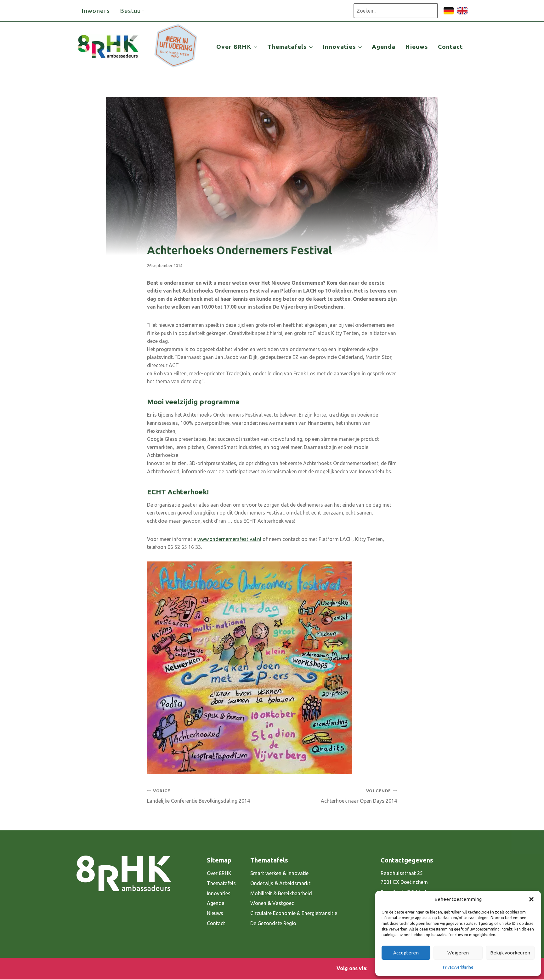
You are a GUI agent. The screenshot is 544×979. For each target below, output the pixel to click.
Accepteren (406, 952)
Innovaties (218, 893)
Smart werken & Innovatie (279, 873)
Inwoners (96, 10)
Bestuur (132, 10)
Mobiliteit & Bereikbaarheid (281, 893)
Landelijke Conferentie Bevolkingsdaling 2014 (198, 796)
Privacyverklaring (458, 967)
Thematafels (221, 883)
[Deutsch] (449, 14)
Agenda (383, 46)
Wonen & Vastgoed (272, 903)
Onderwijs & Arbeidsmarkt (280, 883)
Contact (450, 46)
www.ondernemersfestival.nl (229, 539)
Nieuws (416, 46)
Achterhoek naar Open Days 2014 (359, 796)
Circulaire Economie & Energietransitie (293, 913)
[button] (531, 899)
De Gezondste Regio (273, 923)
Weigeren (458, 952)
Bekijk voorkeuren (510, 952)
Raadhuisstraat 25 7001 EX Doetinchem (404, 877)
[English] (462, 14)
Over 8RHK (219, 873)
